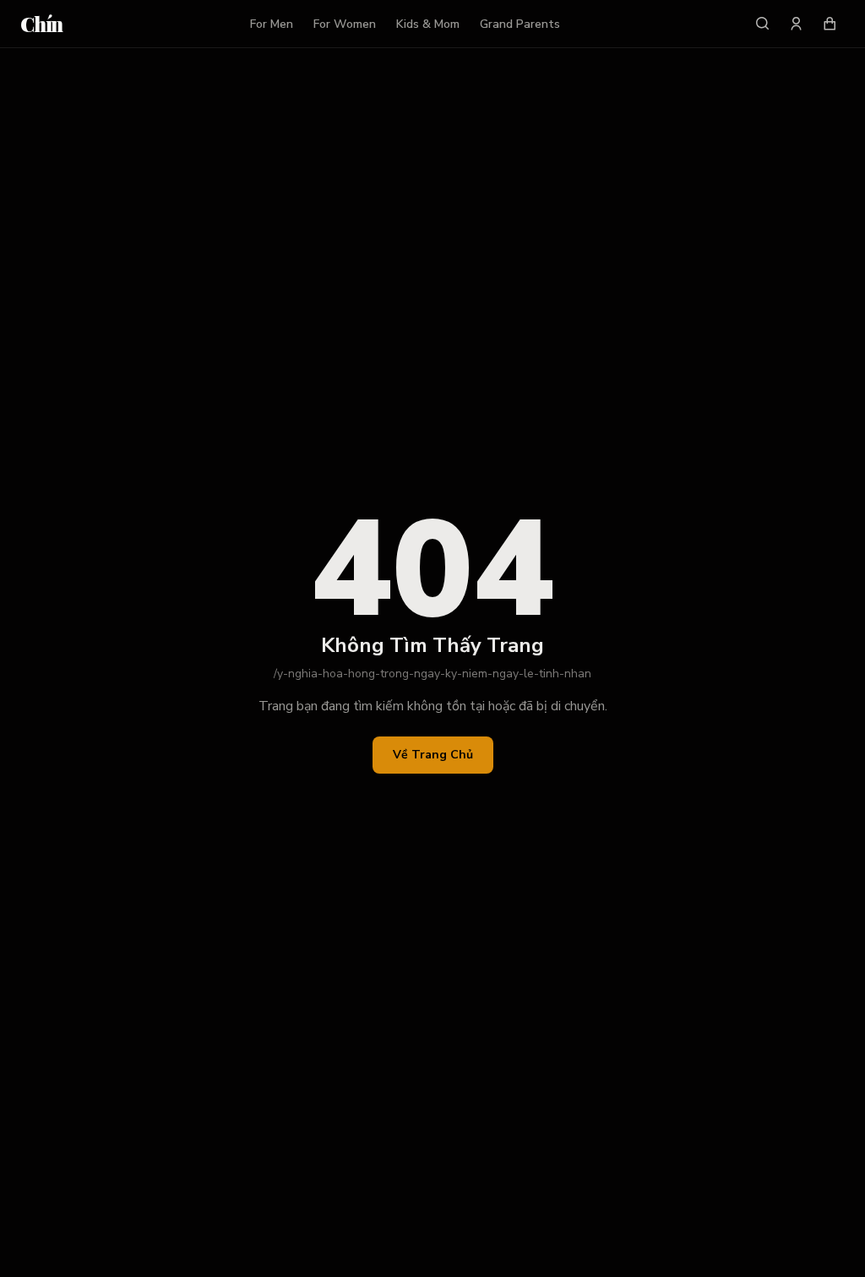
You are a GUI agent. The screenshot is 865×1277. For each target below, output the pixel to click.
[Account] (796, 23)
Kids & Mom (428, 24)
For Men (271, 24)
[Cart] (829, 23)
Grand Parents (520, 24)
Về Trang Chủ (433, 755)
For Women (344, 24)
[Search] (762, 23)
